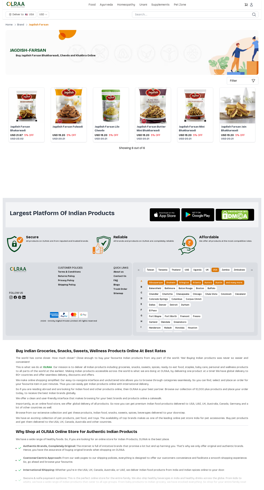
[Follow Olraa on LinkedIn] (24, 297)
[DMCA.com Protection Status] (234, 214)
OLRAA (47, 367)
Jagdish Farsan (38, 24)
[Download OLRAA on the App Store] (165, 215)
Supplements (160, 4)
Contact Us (120, 276)
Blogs (117, 284)
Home (9, 24)
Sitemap (118, 293)
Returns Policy (66, 276)
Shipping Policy (67, 284)
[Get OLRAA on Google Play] (198, 215)
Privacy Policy (66, 280)
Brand (20, 24)
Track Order (120, 289)
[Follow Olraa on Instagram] (11, 297)
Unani (143, 4)
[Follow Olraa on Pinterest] (19, 297)
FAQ (116, 280)
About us (119, 272)
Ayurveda (106, 4)
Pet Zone (180, 4)
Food (92, 4)
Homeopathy (126, 4)
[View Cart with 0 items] (246, 4)
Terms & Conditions (69, 272)
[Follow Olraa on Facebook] (15, 297)
